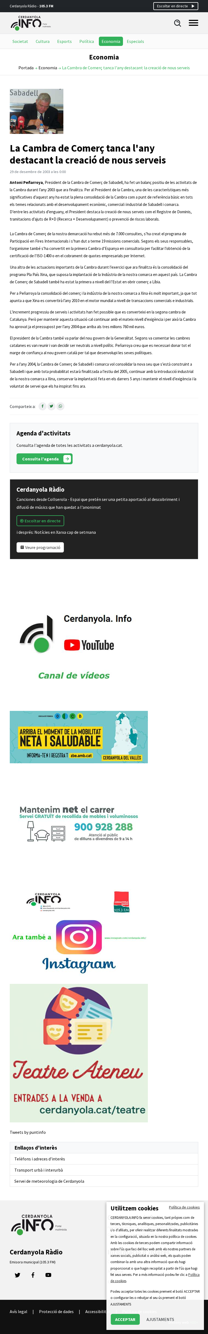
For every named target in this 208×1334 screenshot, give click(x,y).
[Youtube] (48, 1276)
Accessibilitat (97, 1311)
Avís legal (18, 1311)
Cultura (43, 41)
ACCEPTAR (125, 1319)
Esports (64, 41)
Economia (111, 41)
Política (86, 41)
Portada (26, 67)
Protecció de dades (56, 1311)
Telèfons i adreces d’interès (39, 1159)
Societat (20, 41)
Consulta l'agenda (40, 459)
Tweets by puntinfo (28, 1132)
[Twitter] (17, 1276)
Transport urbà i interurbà (38, 1170)
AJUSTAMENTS (160, 1319)
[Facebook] (33, 1276)
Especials (135, 41)
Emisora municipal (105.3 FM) (33, 1262)
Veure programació (42, 547)
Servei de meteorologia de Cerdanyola (49, 1181)
